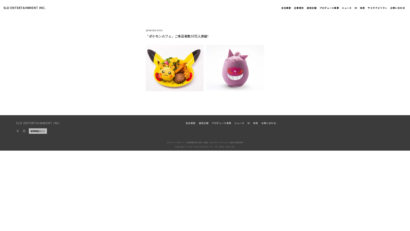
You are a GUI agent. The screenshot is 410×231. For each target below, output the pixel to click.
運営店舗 (312, 7)
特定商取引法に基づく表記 (197, 142)
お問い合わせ (397, 7)
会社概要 (286, 7)
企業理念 (299, 7)
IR (356, 7)
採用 (362, 7)
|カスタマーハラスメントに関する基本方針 (225, 142)
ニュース (347, 7)
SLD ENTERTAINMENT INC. (25, 8)
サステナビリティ (377, 7)
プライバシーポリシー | (176, 142)
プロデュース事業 (329, 7)
